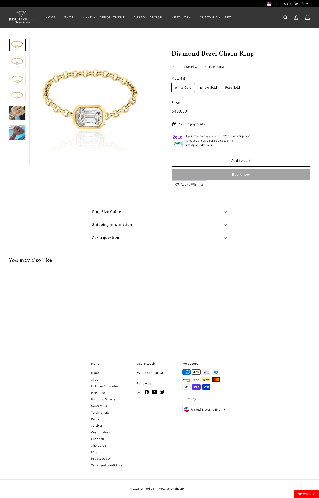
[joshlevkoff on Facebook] (147, 391)
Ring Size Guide (106, 211)
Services (97, 425)
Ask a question (105, 237)
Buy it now (241, 174)
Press (95, 419)
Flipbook (97, 439)
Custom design (102, 432)
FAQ (94, 452)
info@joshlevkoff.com (199, 145)
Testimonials (100, 412)
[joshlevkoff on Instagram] (139, 391)
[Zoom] (93, 102)
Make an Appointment (107, 386)
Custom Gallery (215, 17)
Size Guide (98, 445)
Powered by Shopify (172, 488)
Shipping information (112, 224)
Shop (69, 17)
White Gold (183, 87)
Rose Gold (232, 87)
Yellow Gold (208, 87)
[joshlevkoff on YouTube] (154, 391)
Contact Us (99, 406)
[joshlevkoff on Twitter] (162, 391)
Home (51, 17)
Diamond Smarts (103, 399)
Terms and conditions (106, 465)
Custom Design (148, 17)
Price (176, 102)
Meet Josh (181, 17)
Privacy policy (101, 458)
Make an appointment (103, 17)
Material (178, 78)
